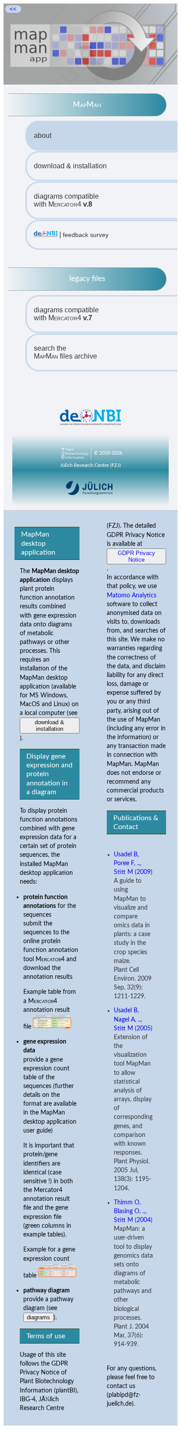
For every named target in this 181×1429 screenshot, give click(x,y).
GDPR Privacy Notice (136, 556)
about (42, 135)
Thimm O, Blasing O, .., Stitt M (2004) (133, 1211)
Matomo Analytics (131, 595)
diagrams (38, 1317)
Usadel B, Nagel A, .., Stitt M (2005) (133, 1019)
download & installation (70, 166)
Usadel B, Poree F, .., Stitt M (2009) (133, 863)
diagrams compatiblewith (66, 200)
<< (13, 9)
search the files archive (65, 352)
